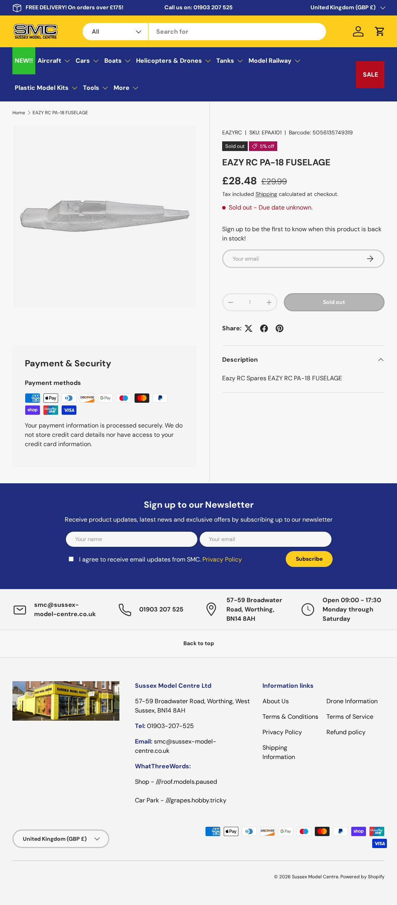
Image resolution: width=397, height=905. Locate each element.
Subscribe (309, 558)
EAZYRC (232, 132)
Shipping (266, 194)
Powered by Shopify (362, 877)
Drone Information (352, 701)
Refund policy (346, 732)
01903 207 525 (213, 7)
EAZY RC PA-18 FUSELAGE (60, 112)
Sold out (334, 302)
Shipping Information (278, 752)
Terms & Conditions (290, 717)
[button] (379, 31)
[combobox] (204, 31)
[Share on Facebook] (264, 328)
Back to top (198, 643)
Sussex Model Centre (315, 877)
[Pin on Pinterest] (279, 328)
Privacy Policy (222, 559)
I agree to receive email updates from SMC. (160, 559)
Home (18, 112)
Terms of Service (349, 717)
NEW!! (24, 61)
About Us (275, 701)
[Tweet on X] (248, 328)
